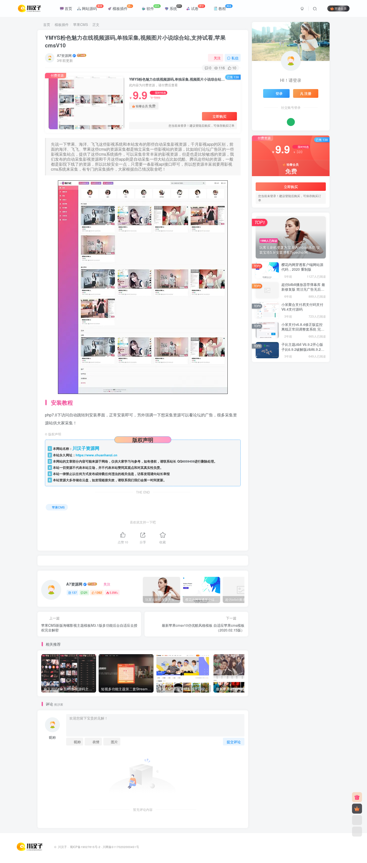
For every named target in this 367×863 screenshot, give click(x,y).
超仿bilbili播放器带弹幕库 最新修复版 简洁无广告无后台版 (303, 289)
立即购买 (219, 116)
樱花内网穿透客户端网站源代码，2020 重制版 (302, 267)
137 (74, 592)
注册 (307, 93)
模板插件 (122, 7)
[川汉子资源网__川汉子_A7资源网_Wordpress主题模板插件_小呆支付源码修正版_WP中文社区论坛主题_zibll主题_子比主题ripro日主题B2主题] (30, 846)
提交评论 (234, 741)
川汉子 (62, 847)
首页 (68, 8)
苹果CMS (80, 24)
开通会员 (341, 8)
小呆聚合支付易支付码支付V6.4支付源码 (302, 307)
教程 (224, 7)
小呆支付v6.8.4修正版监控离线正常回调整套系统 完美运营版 (302, 329)
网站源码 (91, 7)
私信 (234, 57)
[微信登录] (291, 122)
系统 (175, 7)
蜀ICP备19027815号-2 (84, 847)
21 (86, 592)
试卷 (197, 7)
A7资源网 (64, 55)
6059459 (188, 461)
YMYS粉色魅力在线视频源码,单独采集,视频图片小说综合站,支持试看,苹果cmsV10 (135, 41)
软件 (153, 7)
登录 (279, 93)
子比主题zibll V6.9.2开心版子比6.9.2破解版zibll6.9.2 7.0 (302, 349)
